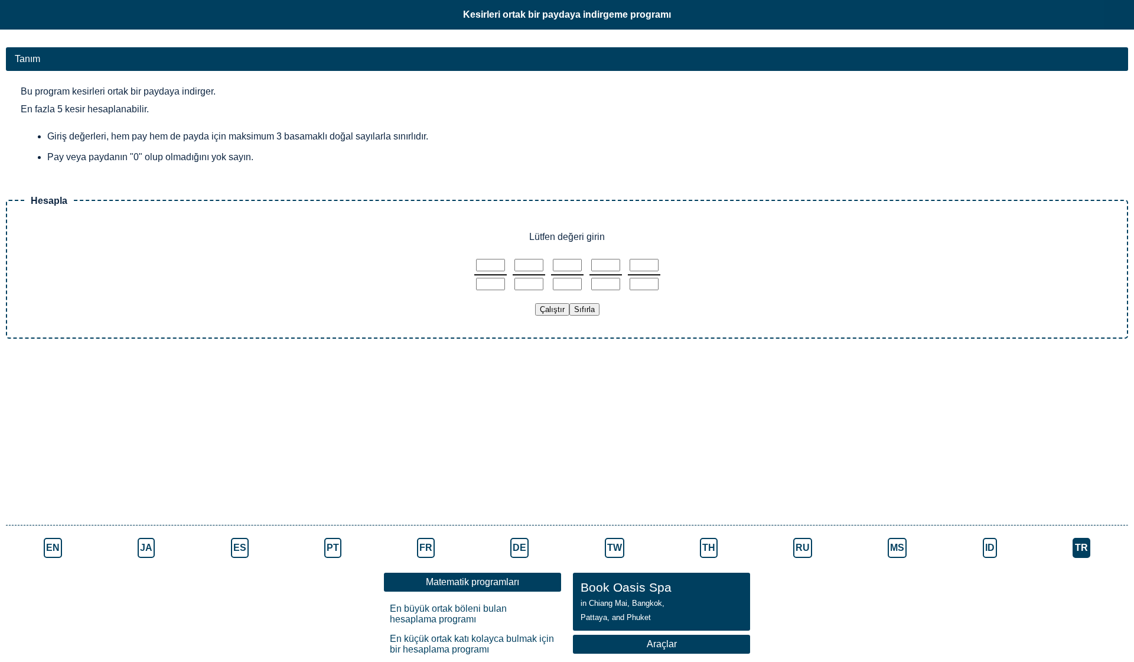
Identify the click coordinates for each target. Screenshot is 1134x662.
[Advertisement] (207, 433)
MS (897, 548)
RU (803, 548)
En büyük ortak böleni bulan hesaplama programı (448, 613)
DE (519, 548)
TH (708, 548)
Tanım (27, 59)
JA (146, 548)
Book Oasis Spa (626, 601)
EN (53, 548)
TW (614, 548)
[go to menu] (1119, 15)
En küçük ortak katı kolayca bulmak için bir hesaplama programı (472, 644)
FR (425, 548)
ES (239, 548)
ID (990, 548)
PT (333, 548)
